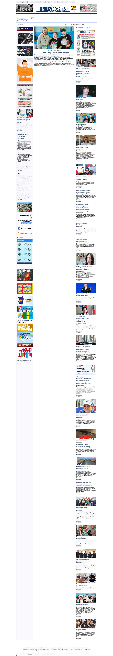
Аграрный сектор (41, 647)
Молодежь (40, 649)
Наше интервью (59, 647)
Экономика (34, 647)
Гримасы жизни (39, 650)
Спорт (36, 649)
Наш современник (67, 647)
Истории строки (47, 650)
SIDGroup (30, 654)
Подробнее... (79, 81)
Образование (26, 649)
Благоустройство (62, 650)
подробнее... (20, 129)
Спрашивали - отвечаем (72, 650)
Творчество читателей (85, 649)
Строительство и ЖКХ (50, 647)
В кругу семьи (46, 649)
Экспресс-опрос (54, 650)
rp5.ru (18, 264)
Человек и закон (87, 647)
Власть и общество (27, 647)
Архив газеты (31, 2)
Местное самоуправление (77, 647)
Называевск (21, 240)
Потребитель (65, 649)
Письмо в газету (76, 649)
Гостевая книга (61, 2)
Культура (70, 649)
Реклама (43, 2)
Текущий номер (19, 2)
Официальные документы (51, 2)
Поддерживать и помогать (55, 649)
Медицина (32, 649)
